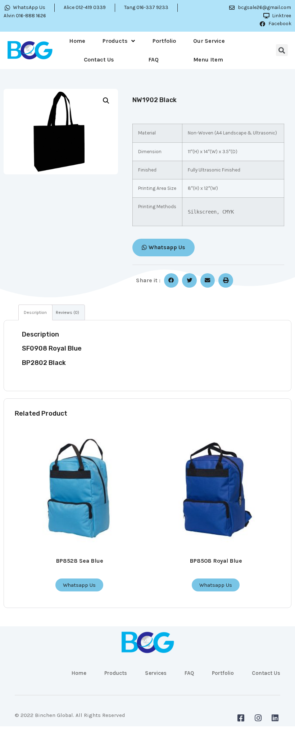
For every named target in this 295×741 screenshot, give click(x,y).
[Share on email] (207, 280)
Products (115, 40)
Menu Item (208, 59)
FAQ (153, 59)
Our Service (209, 40)
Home (77, 40)
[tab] (35, 312)
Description (35, 312)
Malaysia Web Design (42, 720)
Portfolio (164, 40)
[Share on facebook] (171, 280)
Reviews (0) (67, 312)
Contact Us (99, 59)
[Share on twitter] (189, 280)
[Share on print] (225, 280)
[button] (163, 247)
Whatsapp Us (79, 585)
